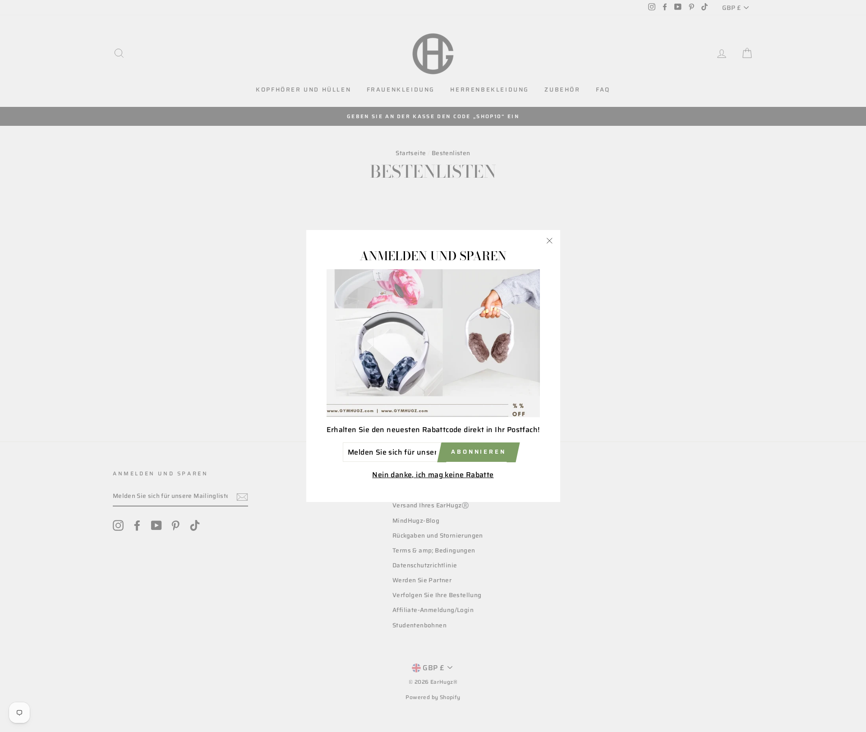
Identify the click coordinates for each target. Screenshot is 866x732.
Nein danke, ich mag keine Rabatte (432, 475)
